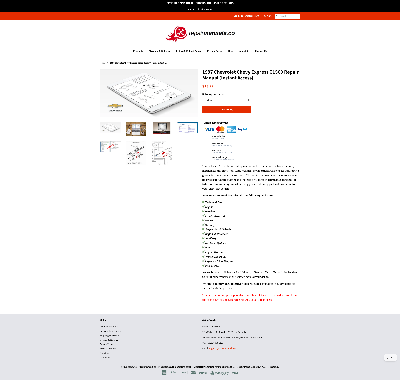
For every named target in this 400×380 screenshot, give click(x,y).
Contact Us (261, 51)
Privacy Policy (214, 51)
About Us (244, 51)
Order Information (109, 326)
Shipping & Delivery (159, 51)
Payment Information (110, 331)
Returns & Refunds (109, 339)
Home (102, 63)
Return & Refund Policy (188, 51)
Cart (269, 15)
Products (138, 51)
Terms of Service (108, 348)
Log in (237, 15)
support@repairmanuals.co (222, 348)
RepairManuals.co (147, 366)
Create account (252, 15)
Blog (230, 51)
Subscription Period (213, 94)
